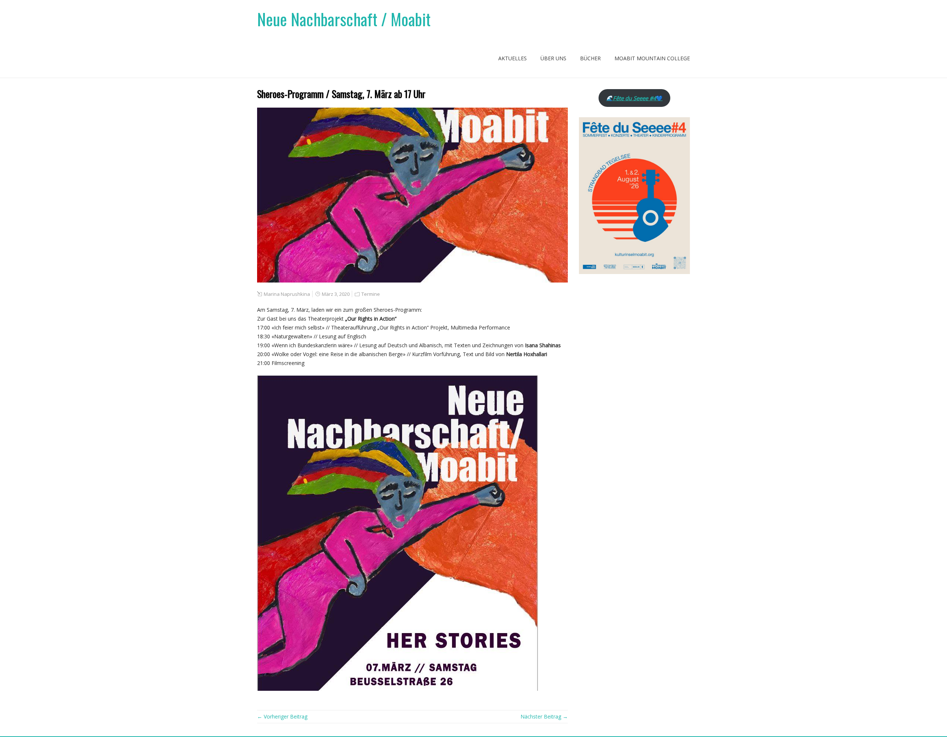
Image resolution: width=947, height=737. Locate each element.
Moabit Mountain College (652, 58)
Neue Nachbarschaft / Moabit (344, 19)
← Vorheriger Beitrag (282, 716)
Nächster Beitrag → (544, 716)
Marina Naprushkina (287, 294)
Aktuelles (512, 58)
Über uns (553, 58)
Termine (370, 294)
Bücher (590, 58)
